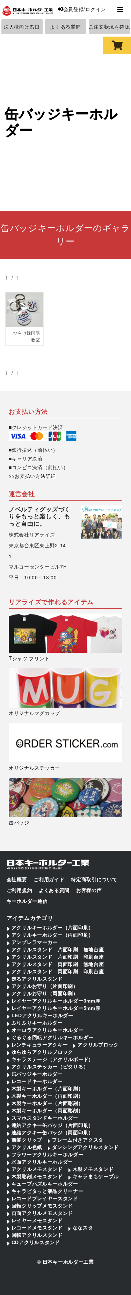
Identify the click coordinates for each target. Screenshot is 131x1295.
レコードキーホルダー (37, 1081)
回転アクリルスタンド (37, 1235)
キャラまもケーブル (96, 1176)
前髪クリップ (27, 1140)
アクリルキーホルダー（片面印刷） (53, 927)
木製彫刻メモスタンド (37, 1176)
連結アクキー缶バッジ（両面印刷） (53, 1132)
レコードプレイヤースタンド (45, 1198)
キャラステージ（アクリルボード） (53, 1059)
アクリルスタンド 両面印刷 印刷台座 (58, 971)
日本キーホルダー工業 (68, 1262)
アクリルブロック (98, 1045)
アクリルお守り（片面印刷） (45, 986)
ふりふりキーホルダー (37, 1023)
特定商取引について (94, 879)
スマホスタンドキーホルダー (45, 1118)
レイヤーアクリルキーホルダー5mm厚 (56, 1008)
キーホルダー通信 (27, 901)
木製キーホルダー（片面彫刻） (47, 1103)
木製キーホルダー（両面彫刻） (47, 1110)
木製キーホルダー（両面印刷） (47, 1096)
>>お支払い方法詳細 (32, 475)
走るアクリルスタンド (37, 979)
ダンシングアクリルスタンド (85, 1147)
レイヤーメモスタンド (37, 1220)
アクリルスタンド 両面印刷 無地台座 (58, 964)
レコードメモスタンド (37, 1228)
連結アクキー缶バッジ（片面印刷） (53, 1125)
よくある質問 (65, 26)
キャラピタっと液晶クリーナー (47, 1191)
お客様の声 (89, 890)
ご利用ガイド (49, 879)
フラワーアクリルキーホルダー (47, 1154)
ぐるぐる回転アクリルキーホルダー (53, 1037)
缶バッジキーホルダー (37, 1074)
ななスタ (83, 1228)
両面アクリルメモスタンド (42, 1213)
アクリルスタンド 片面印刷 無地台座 (58, 949)
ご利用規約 (19, 890)
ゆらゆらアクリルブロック (42, 1052)
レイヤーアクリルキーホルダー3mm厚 (56, 1001)
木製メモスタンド (93, 1169)
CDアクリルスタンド (36, 1242)
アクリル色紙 (27, 1147)
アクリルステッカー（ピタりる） (50, 1066)
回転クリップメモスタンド (42, 1206)
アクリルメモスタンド (37, 1169)
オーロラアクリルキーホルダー (47, 1030)
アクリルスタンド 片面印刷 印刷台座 (58, 957)
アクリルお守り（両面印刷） (45, 993)
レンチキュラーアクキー (40, 1045)
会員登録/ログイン (84, 9)
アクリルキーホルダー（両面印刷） (53, 935)
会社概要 (17, 879)
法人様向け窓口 (22, 26)
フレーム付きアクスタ (77, 1140)
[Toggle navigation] (120, 9)
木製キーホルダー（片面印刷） (47, 1088)
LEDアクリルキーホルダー (42, 1015)
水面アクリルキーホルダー (42, 1162)
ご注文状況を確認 (109, 26)
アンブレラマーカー (35, 942)
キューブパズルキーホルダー (45, 1184)
